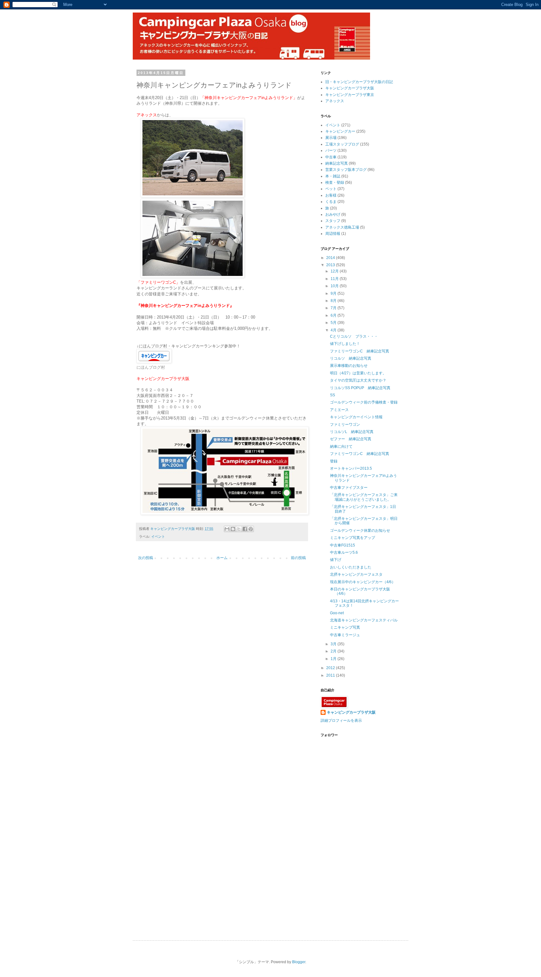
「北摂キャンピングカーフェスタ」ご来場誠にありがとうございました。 (364, 497)
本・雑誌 (332, 176)
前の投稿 (298, 558)
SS (332, 395)
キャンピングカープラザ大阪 (349, 88)
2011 (331, 675)
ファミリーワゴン (345, 424)
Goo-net (337, 613)
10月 (335, 286)
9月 (334, 293)
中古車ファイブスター (349, 487)
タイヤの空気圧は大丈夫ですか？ (358, 380)
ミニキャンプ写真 (345, 627)
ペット (331, 189)
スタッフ (332, 221)
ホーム (222, 558)
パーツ (331, 150)
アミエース (339, 410)
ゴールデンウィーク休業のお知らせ (360, 530)
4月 (334, 330)
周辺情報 (332, 233)
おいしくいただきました (350, 567)
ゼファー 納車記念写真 (350, 439)
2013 (331, 265)
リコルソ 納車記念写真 (350, 358)
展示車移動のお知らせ (349, 365)
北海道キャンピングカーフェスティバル (364, 620)
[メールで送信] (227, 529)
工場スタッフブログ (342, 144)
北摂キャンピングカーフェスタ (356, 574)
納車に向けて (341, 446)
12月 (335, 271)
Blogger (298, 962)
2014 (331, 258)
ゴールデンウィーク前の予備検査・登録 (364, 402)
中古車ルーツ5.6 (344, 552)
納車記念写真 (336, 163)
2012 (331, 668)
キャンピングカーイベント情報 (356, 417)
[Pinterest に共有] (251, 529)
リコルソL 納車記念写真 (352, 432)
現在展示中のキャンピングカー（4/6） (362, 582)
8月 (334, 300)
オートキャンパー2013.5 (351, 468)
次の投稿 (145, 558)
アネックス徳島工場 (342, 227)
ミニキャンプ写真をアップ (352, 538)
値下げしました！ (345, 343)
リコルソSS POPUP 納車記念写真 (360, 388)
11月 (335, 279)
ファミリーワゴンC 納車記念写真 (359, 351)
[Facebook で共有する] (245, 529)
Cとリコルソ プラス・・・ (354, 336)
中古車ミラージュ (345, 635)
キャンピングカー (340, 131)
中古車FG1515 (342, 545)
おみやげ (332, 214)
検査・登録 (334, 182)
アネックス (334, 101)
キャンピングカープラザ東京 (349, 94)
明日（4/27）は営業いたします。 (358, 373)
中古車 (331, 157)
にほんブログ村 (151, 367)
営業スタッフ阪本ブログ (346, 169)
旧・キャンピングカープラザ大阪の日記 (359, 82)
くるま (331, 201)
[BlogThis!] (233, 529)
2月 (334, 651)
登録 (333, 461)
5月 (334, 322)
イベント (158, 536)
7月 (334, 308)
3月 (334, 644)
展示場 (331, 137)
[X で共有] (239, 529)
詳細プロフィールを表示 (341, 720)
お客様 (331, 195)
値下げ (335, 559)
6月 (334, 315)
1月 (334, 659)
